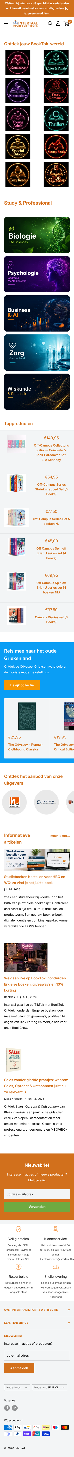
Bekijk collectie (22, 685)
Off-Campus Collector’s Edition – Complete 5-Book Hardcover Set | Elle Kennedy (51, 452)
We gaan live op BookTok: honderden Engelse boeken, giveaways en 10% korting (35, 984)
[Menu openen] (6, 23)
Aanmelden (19, 1368)
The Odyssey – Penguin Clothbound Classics (25, 747)
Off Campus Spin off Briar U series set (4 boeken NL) (51, 587)
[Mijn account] (58, 23)
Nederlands (13, 1387)
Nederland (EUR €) (46, 1387)
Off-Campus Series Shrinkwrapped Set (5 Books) (51, 489)
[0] (66, 23)
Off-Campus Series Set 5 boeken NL (51, 521)
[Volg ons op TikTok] (7, 1408)
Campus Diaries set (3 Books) (51, 619)
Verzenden (37, 1207)
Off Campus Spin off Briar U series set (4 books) (51, 553)
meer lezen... (60, 836)
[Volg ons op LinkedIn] (15, 1408)
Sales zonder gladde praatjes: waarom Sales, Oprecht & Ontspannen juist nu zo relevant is (36, 1086)
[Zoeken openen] (50, 23)
